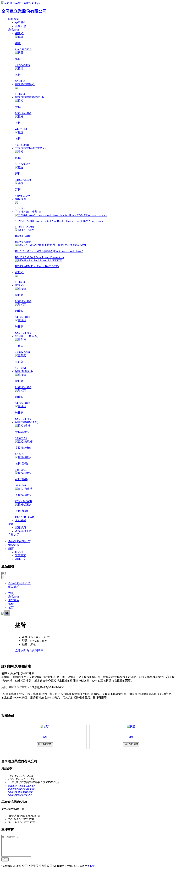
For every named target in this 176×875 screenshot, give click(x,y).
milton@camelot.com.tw (21, 788)
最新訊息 (20, 26)
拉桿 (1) (19, 272)
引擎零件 (13, 600)
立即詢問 (13, 534)
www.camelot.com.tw (20, 794)
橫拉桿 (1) (21, 198)
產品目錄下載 (23, 531)
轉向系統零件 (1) (25, 84)
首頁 (11, 593)
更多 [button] (11, 523)
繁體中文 (20, 555)
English (19, 552)
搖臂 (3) (19, 33)
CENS (91, 865)
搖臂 (11, 603)
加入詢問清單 (35, 650)
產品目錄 (13, 596)
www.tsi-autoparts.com (20, 791)
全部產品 (20, 520)
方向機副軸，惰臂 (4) (28, 211)
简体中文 (20, 558)
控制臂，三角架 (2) (26, 336)
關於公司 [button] (13, 18)
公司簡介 (20, 22)
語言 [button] (11, 548)
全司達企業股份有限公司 (24, 11)
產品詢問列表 (19, 541)
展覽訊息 (20, 527)
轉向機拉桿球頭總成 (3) (29, 97)
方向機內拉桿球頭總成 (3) (30, 148)
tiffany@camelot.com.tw (21, 785)
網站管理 (13, 545)
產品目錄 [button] (13, 29)
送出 (5, 859)
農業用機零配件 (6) (26, 422)
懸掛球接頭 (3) (24, 371)
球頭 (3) (19, 285)
